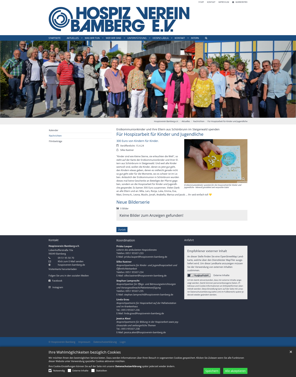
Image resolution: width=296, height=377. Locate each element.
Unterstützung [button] (136, 37)
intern (195, 37)
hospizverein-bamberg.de (71, 264)
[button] (205, 38)
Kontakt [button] (180, 37)
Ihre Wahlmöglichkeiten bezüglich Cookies (85, 352)
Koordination (125, 240)
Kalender (53, 130)
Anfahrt (189, 240)
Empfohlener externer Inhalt (207, 251)
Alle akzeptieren (235, 371)
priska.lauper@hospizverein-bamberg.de (145, 256)
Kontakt (53, 240)
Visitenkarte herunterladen (63, 269)
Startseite (55, 37)
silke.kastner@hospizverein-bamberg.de (145, 275)
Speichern (211, 371)
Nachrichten (198, 121)
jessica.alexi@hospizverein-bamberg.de (145, 332)
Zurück (122, 229)
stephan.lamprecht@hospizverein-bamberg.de (148, 294)
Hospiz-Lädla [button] (161, 37)
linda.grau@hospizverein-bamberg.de (144, 313)
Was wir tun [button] (92, 37)
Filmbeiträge (55, 141)
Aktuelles (186, 121)
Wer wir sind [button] (113, 37)
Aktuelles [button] (73, 37)
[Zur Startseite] (148, 19)
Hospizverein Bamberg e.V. (166, 121)
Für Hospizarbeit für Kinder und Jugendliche (227, 121)
